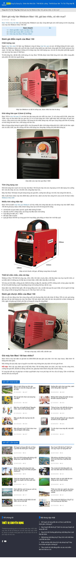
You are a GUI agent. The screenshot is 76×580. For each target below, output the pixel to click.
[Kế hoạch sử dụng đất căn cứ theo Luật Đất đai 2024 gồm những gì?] (7, 450)
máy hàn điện (14, 23)
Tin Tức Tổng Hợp (66, 3)
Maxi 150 (5, 23)
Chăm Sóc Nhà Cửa (29, 3)
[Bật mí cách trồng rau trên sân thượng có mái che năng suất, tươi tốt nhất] (7, 389)
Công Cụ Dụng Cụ (16, 3)
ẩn (50, 27)
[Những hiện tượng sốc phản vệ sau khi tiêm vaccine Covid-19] (44, 400)
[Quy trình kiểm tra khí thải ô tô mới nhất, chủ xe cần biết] (7, 503)
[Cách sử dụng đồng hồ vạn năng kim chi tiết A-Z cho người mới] (44, 421)
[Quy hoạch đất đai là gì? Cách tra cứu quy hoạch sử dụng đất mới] (44, 450)
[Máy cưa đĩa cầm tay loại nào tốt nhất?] (7, 421)
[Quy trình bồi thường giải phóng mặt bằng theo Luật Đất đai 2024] (7, 461)
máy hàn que (44, 46)
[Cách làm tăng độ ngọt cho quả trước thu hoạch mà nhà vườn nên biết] (7, 482)
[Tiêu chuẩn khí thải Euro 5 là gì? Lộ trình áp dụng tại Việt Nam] (44, 503)
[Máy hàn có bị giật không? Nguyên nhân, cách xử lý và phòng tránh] (7, 410)
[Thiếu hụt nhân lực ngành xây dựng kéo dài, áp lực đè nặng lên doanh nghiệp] (44, 492)
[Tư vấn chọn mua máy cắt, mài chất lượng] (44, 431)
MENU (4, 5)
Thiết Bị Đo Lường (42, 3)
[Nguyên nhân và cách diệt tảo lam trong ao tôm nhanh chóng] (44, 482)
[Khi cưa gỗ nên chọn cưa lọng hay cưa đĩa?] (7, 400)
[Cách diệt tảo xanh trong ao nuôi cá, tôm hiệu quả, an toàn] (7, 492)
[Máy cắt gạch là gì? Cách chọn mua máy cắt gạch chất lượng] (7, 431)
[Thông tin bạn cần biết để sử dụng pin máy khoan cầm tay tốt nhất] (44, 410)
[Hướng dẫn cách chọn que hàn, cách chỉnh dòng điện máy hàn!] (44, 389)
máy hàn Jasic (11, 46)
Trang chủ (5, 10)
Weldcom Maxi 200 (8, 198)
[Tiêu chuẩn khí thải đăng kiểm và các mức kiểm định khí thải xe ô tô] (44, 471)
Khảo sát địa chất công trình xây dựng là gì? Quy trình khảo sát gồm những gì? (55, 543)
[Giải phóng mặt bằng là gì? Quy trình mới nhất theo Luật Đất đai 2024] (44, 461)
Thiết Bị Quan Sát (54, 3)
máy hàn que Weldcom (21, 205)
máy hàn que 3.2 (15, 116)
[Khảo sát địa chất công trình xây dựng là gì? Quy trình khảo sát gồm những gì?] (7, 471)
